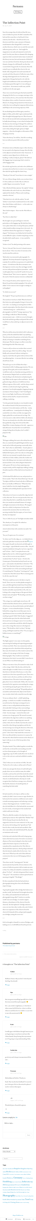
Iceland (16, 1182)
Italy (28, 1185)
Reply (8, 985)
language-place (6, 1187)
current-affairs (23, 1174)
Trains (23, 1199)
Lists (23, 1187)
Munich (22, 1189)
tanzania (19, 1199)
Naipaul (8, 1192)
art (13, 1168)
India (24, 1181)
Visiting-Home (15, 1202)
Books (8, 1171)
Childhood (17, 1171)
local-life (26, 1187)
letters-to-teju (12, 1187)
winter (21, 1202)
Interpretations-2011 (11, 1185)
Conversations (17, 1174)
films (12, 1178)
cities (21, 1172)
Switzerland (13, 1199)
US (3, 1202)
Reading (29, 1196)
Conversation (11, 1174)
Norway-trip (21, 1192)
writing (27, 1202)
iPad (18, 1185)
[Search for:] (12, 1158)
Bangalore (17, 1168)
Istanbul (24, 1185)
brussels (13, 1171)
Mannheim (5, 1189)
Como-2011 (6, 1174)
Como (30, 1171)
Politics (19, 1196)
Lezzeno (17, 1187)
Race (22, 1196)
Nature (12, 1192)
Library (21, 1187)
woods (24, 1202)
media (9, 1189)
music (25, 1189)
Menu (19, 12)
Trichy (31, 1199)
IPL (20, 1185)
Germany (17, 1177)
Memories (13, 1190)
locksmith (30, 1187)
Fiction (9, 1178)
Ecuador (5, 1178)
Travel (27, 1199)
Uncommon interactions (9, 954)
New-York (16, 1192)
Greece (24, 1178)
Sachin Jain (13, 1050)
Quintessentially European (25, 957)
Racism (25, 1196)
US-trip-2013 (7, 1202)
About (4, 1168)
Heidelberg (7, 1181)
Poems (16, 1196)
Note (25, 1192)
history (13, 1182)
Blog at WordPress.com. (18, 1215)
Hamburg (28, 1178)
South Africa (6, 1199)
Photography (9, 1195)
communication (25, 1171)
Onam (28, 1192)
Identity (20, 1182)
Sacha (32, 1196)
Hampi (31, 1178)
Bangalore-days (25, 1168)
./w (11, 1098)
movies (18, 1190)
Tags (16, 1199)
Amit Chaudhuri (8, 1168)
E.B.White (28, 1174)
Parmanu (18, 6)
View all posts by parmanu (9, 945)
